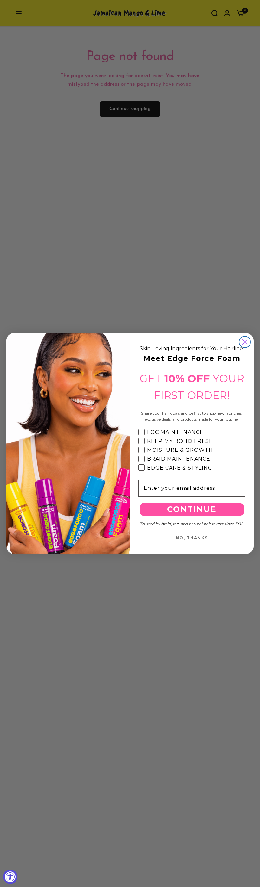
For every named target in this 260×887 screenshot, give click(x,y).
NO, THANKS (192, 537)
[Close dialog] (244, 342)
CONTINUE (192, 509)
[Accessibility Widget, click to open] (10, 877)
